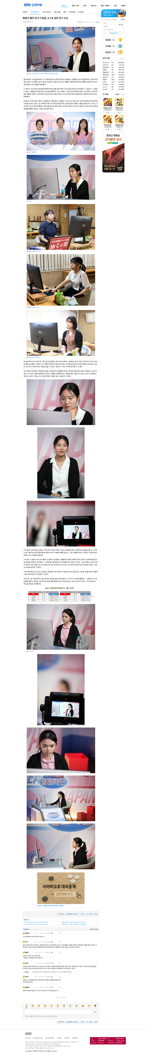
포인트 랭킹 (106, 58)
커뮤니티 (93, 5)
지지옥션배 (72, 12)
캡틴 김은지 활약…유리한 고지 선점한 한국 (36, 922)
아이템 (117, 94)
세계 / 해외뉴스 (35, 12)
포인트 (122, 94)
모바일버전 (75, 1038)
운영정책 (66, 1038)
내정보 (123, 5)
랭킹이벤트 (105, 5)
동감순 (92, 929)
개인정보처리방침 (38, 1038)
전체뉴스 (25, 12)
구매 (108, 112)
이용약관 (59, 1038)
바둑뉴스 (64, 6)
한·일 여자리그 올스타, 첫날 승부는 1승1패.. (36, 924)
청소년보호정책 (50, 1038)
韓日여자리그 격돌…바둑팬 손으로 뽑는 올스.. (74, 924)
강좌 (84, 5)
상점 (115, 5)
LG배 (64, 12)
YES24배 (80, 12)
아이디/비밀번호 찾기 (108, 29)
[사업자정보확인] (55, 1044)
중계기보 (75, 5)
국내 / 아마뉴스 (46, 12)
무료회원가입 (113, 33)
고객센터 (122, 19)
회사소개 (27, 1038)
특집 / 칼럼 (57, 12)
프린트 (97, 22)
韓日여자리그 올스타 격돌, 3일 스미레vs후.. (74, 922)
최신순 (96, 929)
